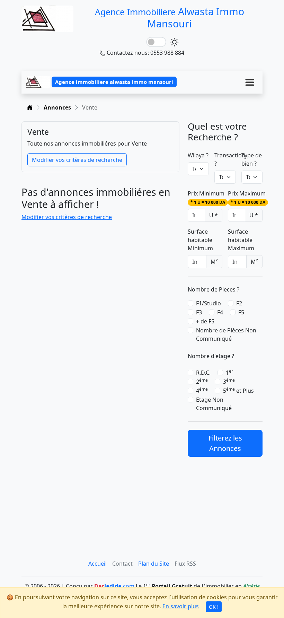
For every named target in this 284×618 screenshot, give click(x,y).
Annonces (57, 107)
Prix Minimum (206, 197)
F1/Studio (208, 303)
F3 (199, 312)
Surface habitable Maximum (241, 240)
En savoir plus (180, 606)
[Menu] (249, 82)
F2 (239, 303)
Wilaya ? (198, 155)
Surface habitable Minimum (200, 240)
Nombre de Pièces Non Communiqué (226, 334)
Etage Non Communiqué (214, 404)
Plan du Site (153, 563)
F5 (241, 312)
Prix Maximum (247, 197)
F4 (220, 312)
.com (114, 586)
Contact (122, 563)
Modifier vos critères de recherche (77, 160)
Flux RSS (185, 563)
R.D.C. (203, 372)
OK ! (214, 606)
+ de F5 (205, 321)
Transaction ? (229, 159)
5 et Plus (238, 390)
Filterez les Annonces (225, 443)
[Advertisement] (225, 499)
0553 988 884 (167, 52)
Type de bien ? (251, 159)
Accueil (97, 563)
